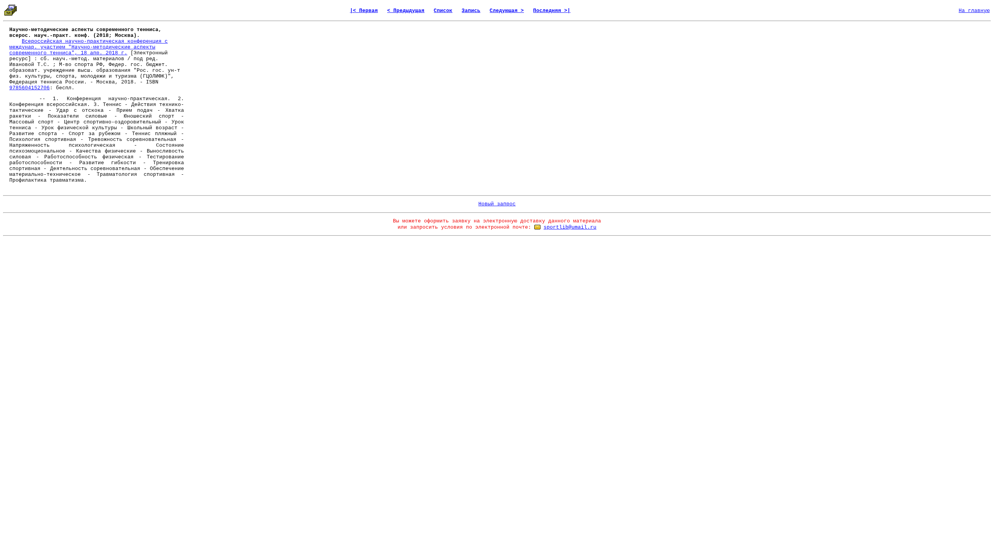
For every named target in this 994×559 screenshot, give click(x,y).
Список (443, 11)
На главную (974, 11)
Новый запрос (497, 204)
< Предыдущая (405, 11)
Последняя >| (551, 11)
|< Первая (364, 11)
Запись (471, 11)
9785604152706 (29, 88)
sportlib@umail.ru (570, 227)
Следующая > (507, 11)
